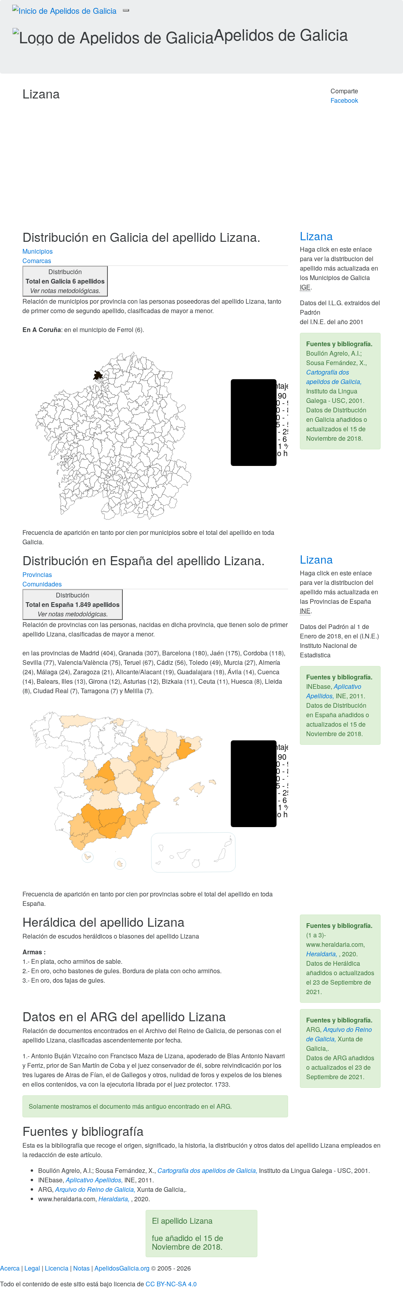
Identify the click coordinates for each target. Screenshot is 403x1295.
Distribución (65, 281)
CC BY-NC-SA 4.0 (171, 1283)
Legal (32, 1268)
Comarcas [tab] (36, 260)
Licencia (56, 1268)
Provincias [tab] (37, 574)
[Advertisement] (201, 170)
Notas (81, 1268)
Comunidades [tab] (42, 583)
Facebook (344, 100)
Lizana (318, 235)
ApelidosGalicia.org (122, 1268)
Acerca (10, 1268)
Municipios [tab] (37, 251)
